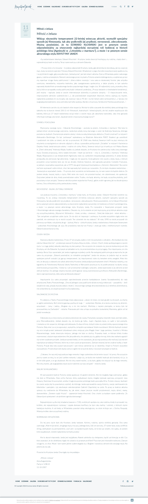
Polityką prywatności (55, 500)
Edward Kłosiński (96, 6)
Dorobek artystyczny (71, 6)
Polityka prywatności (126, 486)
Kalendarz (56, 6)
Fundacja (77, 481)
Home (39, 6)
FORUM (114, 6)
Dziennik (46, 6)
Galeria (85, 6)
